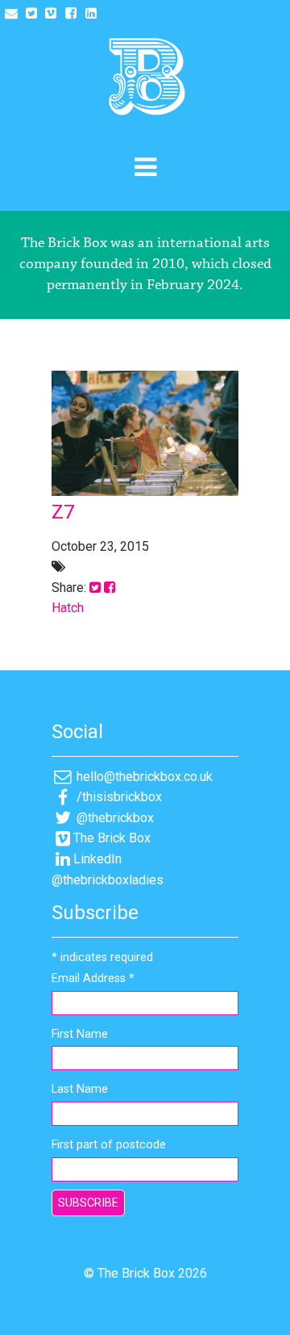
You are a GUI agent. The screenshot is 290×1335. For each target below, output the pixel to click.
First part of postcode (109, 1145)
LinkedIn (97, 859)
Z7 (63, 512)
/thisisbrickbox (117, 796)
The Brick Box (112, 838)
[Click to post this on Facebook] (109, 587)
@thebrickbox (113, 817)
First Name (80, 1034)
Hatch (68, 607)
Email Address (93, 978)
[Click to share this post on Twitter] (95, 587)
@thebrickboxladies (108, 880)
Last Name (80, 1089)
